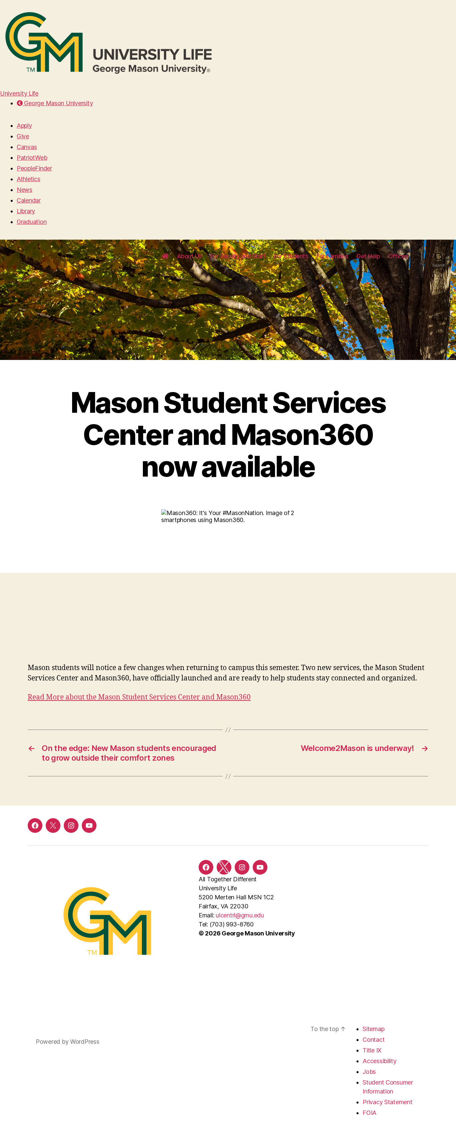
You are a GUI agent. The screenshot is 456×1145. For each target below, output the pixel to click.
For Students (291, 256)
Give (23, 136)
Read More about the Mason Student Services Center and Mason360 (139, 697)
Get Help (368, 256)
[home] (165, 256)
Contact (374, 1039)
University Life (19, 93)
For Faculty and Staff (238, 256)
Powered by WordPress (67, 1041)
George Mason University (58, 103)
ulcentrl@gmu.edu (240, 915)
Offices (398, 256)
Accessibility (380, 1060)
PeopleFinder (34, 168)
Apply (24, 125)
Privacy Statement (387, 1102)
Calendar (29, 200)
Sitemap (373, 1028)
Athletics (28, 178)
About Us (189, 256)
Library (26, 211)
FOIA (370, 1112)
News (24, 189)
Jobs (369, 1071)
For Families (332, 256)
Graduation (31, 221)
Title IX (372, 1050)
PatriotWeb (32, 157)
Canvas (27, 146)
